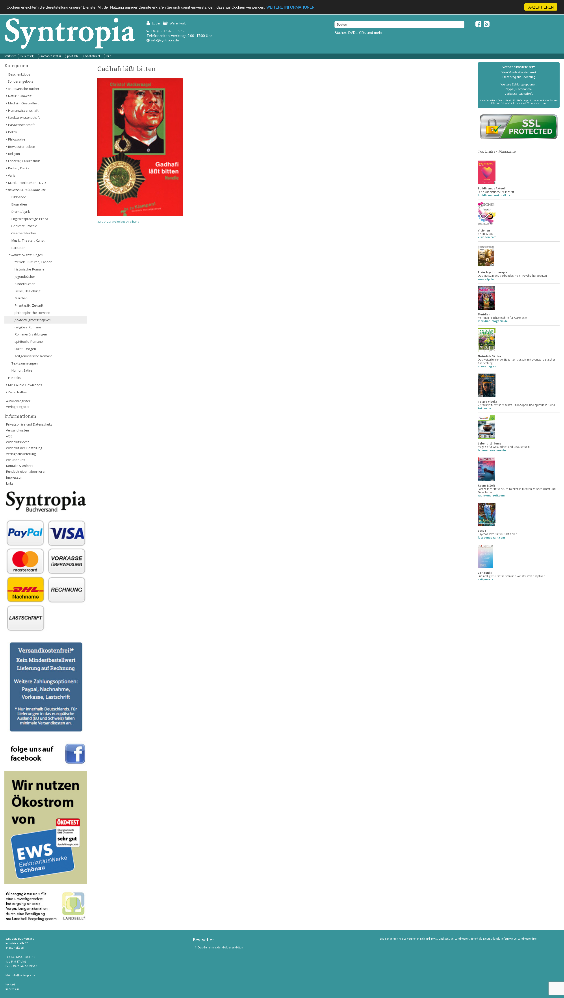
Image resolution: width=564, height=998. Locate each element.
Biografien (19, 204)
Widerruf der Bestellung (24, 448)
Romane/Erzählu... (52, 56)
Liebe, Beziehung (28, 291)
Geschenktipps (19, 74)
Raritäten (18, 247)
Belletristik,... (28, 56)
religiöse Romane (28, 327)
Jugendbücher (25, 276)
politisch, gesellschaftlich (33, 320)
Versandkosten (17, 430)
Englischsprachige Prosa (29, 219)
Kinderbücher (25, 283)
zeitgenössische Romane (34, 356)
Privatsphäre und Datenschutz (29, 424)
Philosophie (16, 139)
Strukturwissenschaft (24, 117)
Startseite (10, 56)
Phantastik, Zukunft (29, 305)
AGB (9, 436)
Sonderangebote (20, 81)
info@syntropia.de (165, 40)
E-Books (14, 377)
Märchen (21, 298)
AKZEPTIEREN (541, 7)
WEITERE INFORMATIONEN (290, 7)
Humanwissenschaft (23, 110)
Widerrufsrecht (17, 442)
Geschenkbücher (23, 233)
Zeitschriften (17, 392)
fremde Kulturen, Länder (33, 262)
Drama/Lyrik (20, 211)
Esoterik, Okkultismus (24, 161)
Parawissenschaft (21, 124)
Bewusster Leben (21, 146)
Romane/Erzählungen (27, 255)
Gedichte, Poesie (24, 226)
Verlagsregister (18, 406)
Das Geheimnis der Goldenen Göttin (220, 947)
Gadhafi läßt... (93, 56)
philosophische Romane (32, 312)
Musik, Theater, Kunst (28, 240)
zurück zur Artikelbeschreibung (118, 222)
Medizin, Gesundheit (23, 103)
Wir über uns (15, 459)
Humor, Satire (21, 370)
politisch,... (73, 56)
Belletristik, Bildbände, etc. (27, 189)
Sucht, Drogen (25, 348)
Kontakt (10, 984)
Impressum (14, 477)
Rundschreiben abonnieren (26, 471)
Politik (12, 132)
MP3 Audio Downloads (25, 385)
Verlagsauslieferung (21, 454)
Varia (11, 175)
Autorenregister (18, 401)
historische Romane (30, 269)
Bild (108, 56)
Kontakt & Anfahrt (19, 465)
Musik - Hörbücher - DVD (27, 182)
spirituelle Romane (29, 341)
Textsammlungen (24, 363)
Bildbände (18, 197)
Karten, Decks (18, 168)
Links (9, 483)
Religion (14, 153)
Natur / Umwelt (20, 96)
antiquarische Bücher (23, 88)
